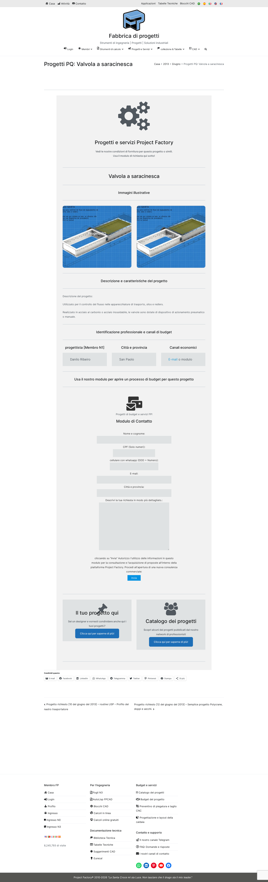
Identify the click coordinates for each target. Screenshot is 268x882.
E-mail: (134, 473)
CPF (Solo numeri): (134, 446)
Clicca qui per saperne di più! (97, 633)
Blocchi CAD (187, 3)
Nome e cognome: (134, 433)
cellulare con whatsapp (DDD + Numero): (134, 460)
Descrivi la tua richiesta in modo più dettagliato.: (134, 500)
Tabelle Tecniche (168, 3)
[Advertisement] (134, 738)
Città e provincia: (134, 486)
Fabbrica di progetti (134, 36)
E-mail (173, 359)
